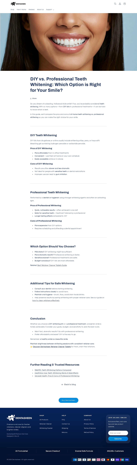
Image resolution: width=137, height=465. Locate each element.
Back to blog (70, 384)
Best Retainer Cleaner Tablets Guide (52, 265)
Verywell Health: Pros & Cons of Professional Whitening (57, 376)
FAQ (63, 419)
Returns (64, 432)
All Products (44, 419)
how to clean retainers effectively (45, 301)
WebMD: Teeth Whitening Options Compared (53, 370)
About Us (87, 419)
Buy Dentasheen (68, 400)
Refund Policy (89, 432)
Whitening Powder (46, 428)
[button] (50, 10)
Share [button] (34, 98)
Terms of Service (90, 428)
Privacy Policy (89, 424)
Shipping (65, 428)
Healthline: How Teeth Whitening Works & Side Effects (56, 373)
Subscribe (118, 439)
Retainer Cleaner (46, 424)
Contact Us (66, 424)
